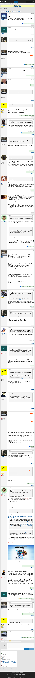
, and (29, 64)
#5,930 (33, 369)
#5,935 (33, 487)
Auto (21, 672)
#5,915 (33, 68)
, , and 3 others (27, 115)
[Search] (34, 2)
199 (12, 11)
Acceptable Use (24, 674)
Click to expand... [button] (21, 299)
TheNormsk (11, 138)
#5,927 (33, 310)
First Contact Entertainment (24, 524)
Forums (15, 1)
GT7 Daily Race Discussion (6, 653)
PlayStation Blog (12, 527)
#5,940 (33, 631)
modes (19, 531)
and (31, 75)
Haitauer (11, 177)
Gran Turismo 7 (4, 654)
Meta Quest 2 (27, 532)
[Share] (31, 13)
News (12, 1)
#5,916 (33, 79)
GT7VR (11, 104)
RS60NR (11, 329)
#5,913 (33, 37)
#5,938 (33, 602)
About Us (10, 674)
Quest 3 (31, 532)
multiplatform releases (24, 531)
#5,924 (33, 215)
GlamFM (11, 452)
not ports (13, 531)
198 (10, 11)
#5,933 (33, 450)
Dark (18, 672)
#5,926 (33, 290)
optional (16, 531)
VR (17, 531)
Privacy (29, 674)
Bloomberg (19, 521)
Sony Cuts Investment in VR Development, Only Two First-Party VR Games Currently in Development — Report (20, 517)
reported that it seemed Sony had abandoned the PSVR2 (21, 526)
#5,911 (33, 13)
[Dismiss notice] (33, 5)
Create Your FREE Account (17, 6)
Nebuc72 (11, 227)
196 (6, 11)
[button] (17, 2)
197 (8, 11)
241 (16, 11)
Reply (33, 34)
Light (14, 672)
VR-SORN (11, 604)
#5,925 (33, 250)
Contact (7, 674)
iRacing (3, 657)
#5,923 (33, 194)
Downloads (20, 1)
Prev (2, 11)
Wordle (3, 658)
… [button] (15, 11)
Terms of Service (18, 674)
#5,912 (33, 27)
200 (13, 11)
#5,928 (33, 327)
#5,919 (33, 119)
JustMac (11, 156)
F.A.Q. (14, 674)
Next (19, 11)
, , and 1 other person (28, 23)
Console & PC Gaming (4, 666)
